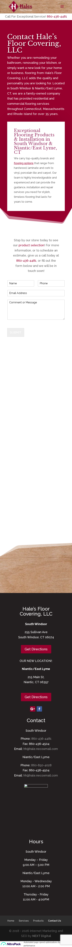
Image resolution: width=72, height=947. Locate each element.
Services (24, 920)
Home (10, 920)
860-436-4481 (57, 16)
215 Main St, (36, 677)
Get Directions (36, 649)
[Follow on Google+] (32, 709)
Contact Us (54, 920)
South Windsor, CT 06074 (36, 637)
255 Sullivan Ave (36, 632)
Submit (15, 332)
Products (38, 920)
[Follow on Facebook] (39, 709)
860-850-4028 (41, 765)
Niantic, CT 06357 (36, 682)
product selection (31, 245)
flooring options (23, 163)
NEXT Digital (41, 936)
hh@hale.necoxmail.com (40, 749)
